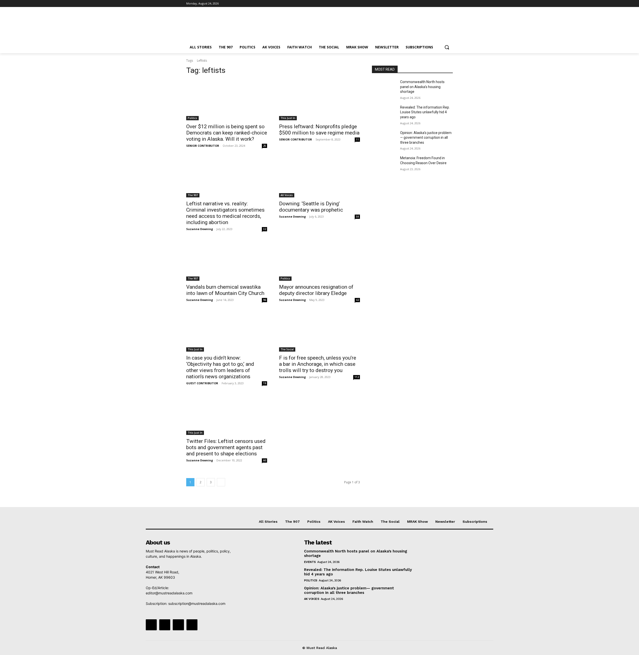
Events (310, 562)
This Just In (288, 118)
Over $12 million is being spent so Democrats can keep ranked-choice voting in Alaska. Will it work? (226, 133)
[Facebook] (422, 3)
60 (264, 460)
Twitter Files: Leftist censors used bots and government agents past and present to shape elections (226, 447)
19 (264, 383)
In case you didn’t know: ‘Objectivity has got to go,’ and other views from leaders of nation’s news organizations (220, 367)
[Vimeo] (443, 3)
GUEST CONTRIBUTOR (202, 383)
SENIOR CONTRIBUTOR (202, 145)
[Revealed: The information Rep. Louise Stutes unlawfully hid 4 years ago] (384, 113)
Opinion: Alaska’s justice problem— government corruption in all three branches (426, 137)
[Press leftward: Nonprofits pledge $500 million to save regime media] (319, 100)
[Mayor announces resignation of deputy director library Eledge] (319, 260)
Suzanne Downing (199, 229)
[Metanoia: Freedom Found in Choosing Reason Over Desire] (384, 164)
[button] (447, 47)
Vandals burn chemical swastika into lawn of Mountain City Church (225, 290)
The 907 (193, 195)
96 (264, 300)
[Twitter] (436, 3)
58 (357, 216)
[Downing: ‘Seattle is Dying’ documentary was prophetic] (319, 177)
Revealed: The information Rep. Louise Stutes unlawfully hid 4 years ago (425, 112)
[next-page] (221, 482)
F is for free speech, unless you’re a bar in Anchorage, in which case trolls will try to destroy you (317, 364)
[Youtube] (450, 3)
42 (357, 300)
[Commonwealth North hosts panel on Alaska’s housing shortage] (384, 88)
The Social (287, 349)
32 (264, 229)
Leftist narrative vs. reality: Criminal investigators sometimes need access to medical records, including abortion (225, 213)
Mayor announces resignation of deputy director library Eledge (316, 290)
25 (264, 145)
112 (356, 377)
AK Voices (287, 195)
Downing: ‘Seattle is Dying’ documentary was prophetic (311, 207)
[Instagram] (429, 3)
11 (357, 139)
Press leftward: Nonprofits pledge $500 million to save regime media (319, 130)
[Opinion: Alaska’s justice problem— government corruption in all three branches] (384, 139)
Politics (192, 118)
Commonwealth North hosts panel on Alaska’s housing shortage (422, 87)
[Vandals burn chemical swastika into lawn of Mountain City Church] (226, 260)
